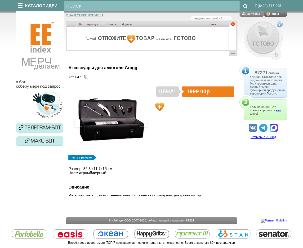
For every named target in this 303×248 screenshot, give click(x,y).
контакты (253, 14)
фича (275, 14)
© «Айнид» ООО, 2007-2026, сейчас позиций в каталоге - (151, 220)
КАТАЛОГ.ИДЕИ (41, 5)
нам (278, 110)
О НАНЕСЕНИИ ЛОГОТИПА (84, 15)
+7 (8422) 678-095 (267, 6)
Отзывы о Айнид (263, 137)
